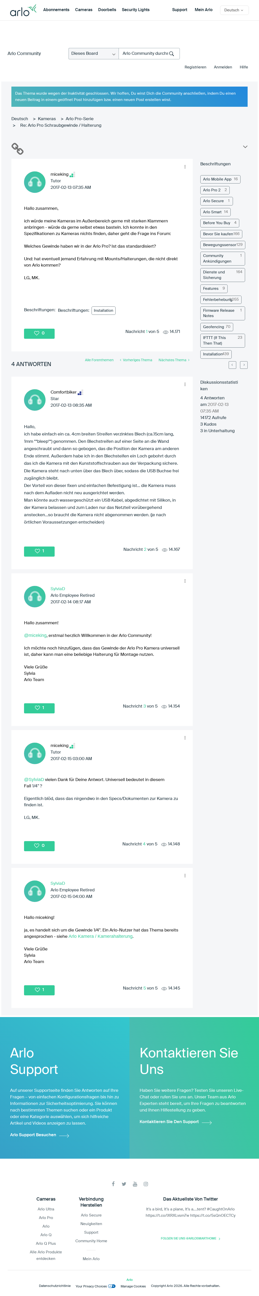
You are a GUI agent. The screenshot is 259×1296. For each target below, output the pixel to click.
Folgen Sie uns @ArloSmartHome (188, 1238)
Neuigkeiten (91, 1224)
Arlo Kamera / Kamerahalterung (101, 936)
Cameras (83, 10)
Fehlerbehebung (217, 300)
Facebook (113, 1184)
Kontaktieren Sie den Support (169, 1122)
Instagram (146, 1184)
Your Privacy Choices (91, 1286)
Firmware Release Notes (218, 313)
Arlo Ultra (46, 1209)
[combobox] (149, 53)
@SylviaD (34, 779)
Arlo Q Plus (46, 1244)
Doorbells (107, 10)
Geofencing (213, 327)
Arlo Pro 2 (212, 190)
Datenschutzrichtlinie (55, 1286)
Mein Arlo (203, 10)
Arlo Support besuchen (33, 1135)
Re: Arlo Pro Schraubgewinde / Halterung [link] (60, 125)
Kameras (47, 119)
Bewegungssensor (219, 245)
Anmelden (223, 67)
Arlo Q (46, 1235)
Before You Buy (216, 223)
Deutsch (19, 119)
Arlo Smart (212, 212)
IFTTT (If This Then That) (214, 340)
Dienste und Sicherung (214, 274)
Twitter (124, 1184)
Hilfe (244, 67)
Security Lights (135, 10)
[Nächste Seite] (244, 365)
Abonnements (56, 10)
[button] (185, 167)
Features (211, 289)
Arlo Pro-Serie (80, 119)
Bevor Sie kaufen (218, 234)
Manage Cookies (133, 1286)
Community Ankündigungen (217, 258)
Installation (103, 311)
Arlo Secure (213, 201)
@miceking (35, 635)
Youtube (135, 1184)
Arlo (46, 1226)
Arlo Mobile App (217, 179)
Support (179, 10)
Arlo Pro (46, 1218)
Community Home (91, 1241)
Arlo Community (24, 53)
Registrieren (195, 67)
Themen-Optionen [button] (245, 148)
